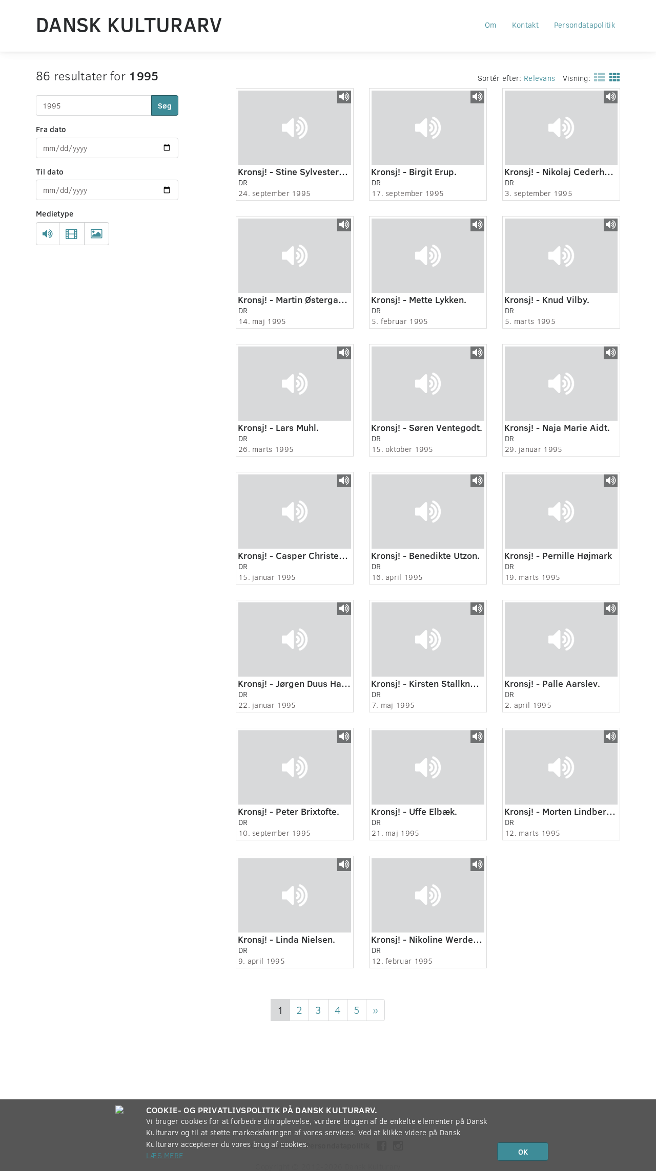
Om (491, 24)
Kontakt (525, 24)
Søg (165, 105)
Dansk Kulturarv (129, 24)
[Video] (71, 234)
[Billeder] (96, 234)
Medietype (55, 213)
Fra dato (51, 129)
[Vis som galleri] (612, 77)
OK (523, 1151)
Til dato (50, 171)
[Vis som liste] (597, 77)
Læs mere (164, 1155)
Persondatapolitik (584, 24)
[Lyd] (47, 234)
